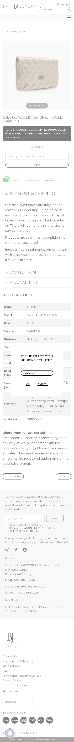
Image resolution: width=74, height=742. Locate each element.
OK (28, 384)
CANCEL (43, 384)
